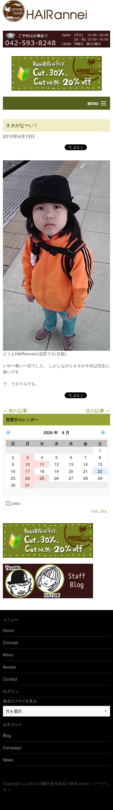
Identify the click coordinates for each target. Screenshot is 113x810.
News (8, 760)
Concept (10, 642)
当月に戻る (99, 511)
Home (8, 630)
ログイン (11, 691)
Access (9, 667)
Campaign (12, 747)
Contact (10, 679)
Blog (7, 735)
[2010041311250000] (56, 348)
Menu (93, 103)
